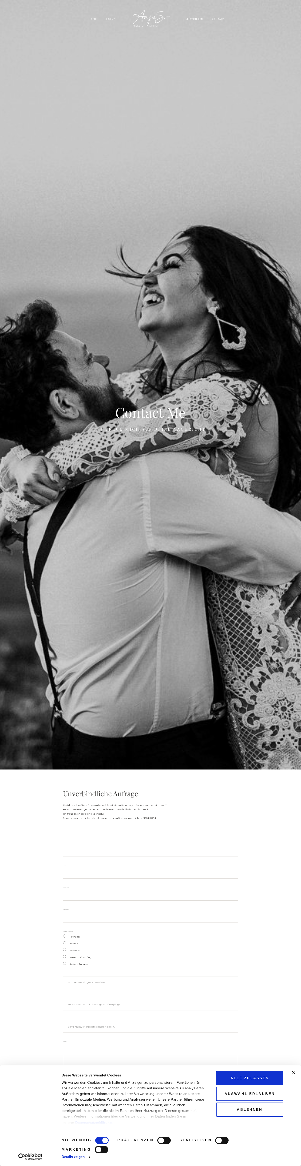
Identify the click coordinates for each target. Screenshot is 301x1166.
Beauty (74, 943)
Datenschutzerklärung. (94, 1123)
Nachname (65, 865)
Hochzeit (75, 936)
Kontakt (218, 18)
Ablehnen (249, 1109)
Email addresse (66, 887)
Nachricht (65, 1041)
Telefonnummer (65, 909)
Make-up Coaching (80, 957)
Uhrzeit (65, 1019)
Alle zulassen (249, 1078)
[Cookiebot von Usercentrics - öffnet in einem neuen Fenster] (30, 1156)
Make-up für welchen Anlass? (68, 931)
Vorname (65, 843)
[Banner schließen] (293, 1072)
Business (74, 950)
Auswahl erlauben (250, 1094)
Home (93, 18)
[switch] (164, 1140)
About (110, 18)
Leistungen (194, 18)
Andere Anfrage (79, 964)
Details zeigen (73, 1157)
